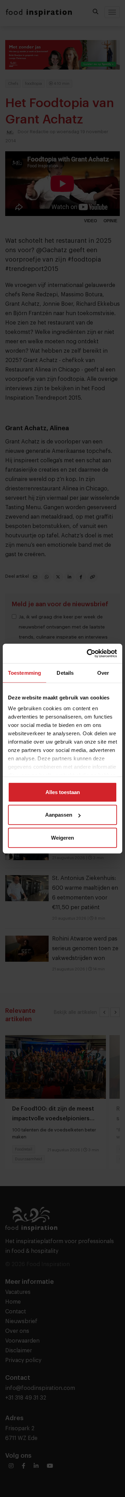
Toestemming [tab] (24, 672)
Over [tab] (103, 672)
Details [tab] (65, 672)
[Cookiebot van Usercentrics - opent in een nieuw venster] (88, 653)
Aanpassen (58, 815)
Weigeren (62, 837)
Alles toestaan (62, 792)
